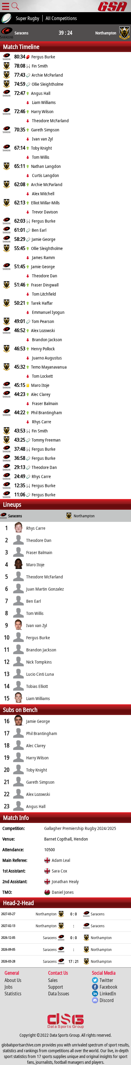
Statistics (13, 993)
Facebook (108, 986)
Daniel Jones (63, 892)
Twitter (106, 980)
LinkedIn (108, 993)
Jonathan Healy (65, 881)
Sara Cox (59, 871)
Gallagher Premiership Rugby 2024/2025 (80, 828)
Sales (53, 980)
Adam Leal (61, 860)
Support (55, 986)
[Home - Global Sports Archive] (114, 6)
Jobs (8, 986)
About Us (13, 980)
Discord (107, 1000)
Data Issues (58, 993)
